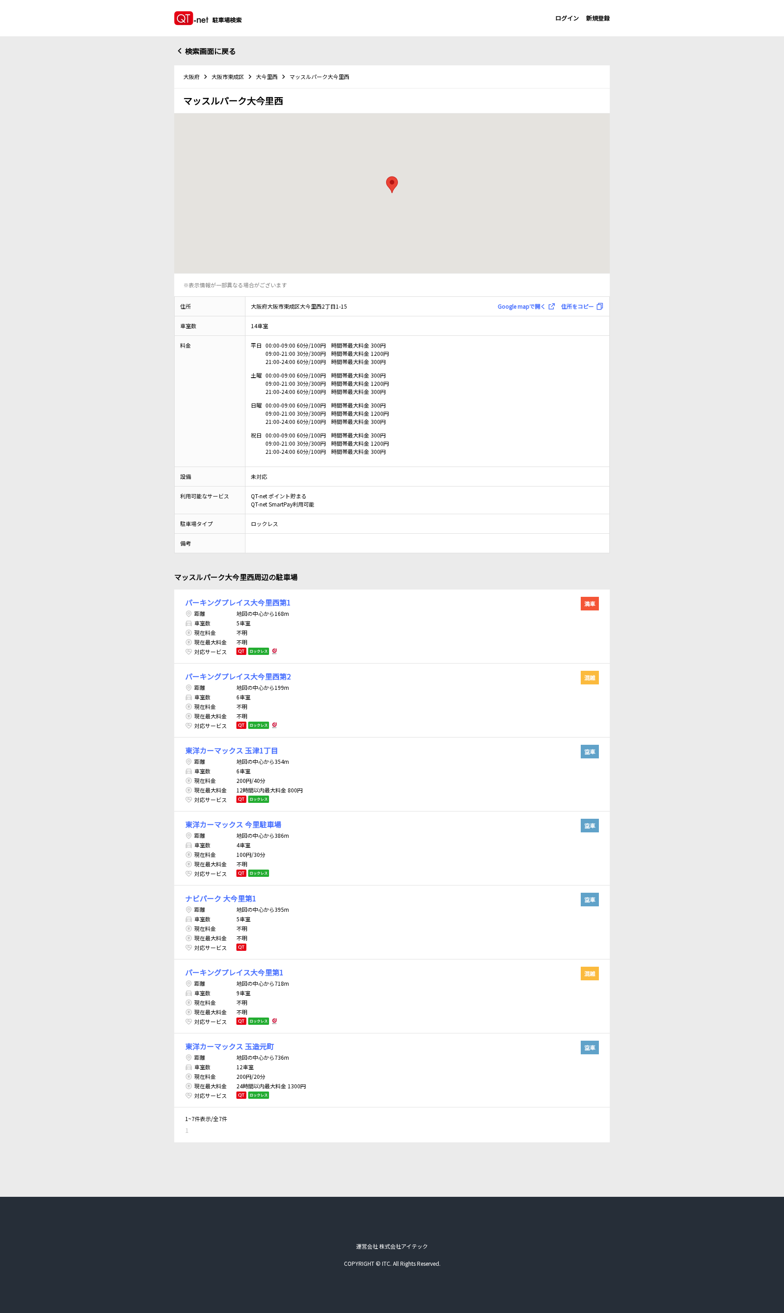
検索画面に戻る (210, 50)
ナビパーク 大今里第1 (220, 898)
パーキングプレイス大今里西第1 (238, 602)
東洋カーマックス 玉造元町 (229, 1046)
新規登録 (598, 18)
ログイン (567, 18)
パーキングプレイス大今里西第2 (238, 676)
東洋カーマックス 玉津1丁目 (231, 750)
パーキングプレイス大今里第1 (234, 972)
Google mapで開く (522, 306)
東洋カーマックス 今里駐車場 (233, 824)
